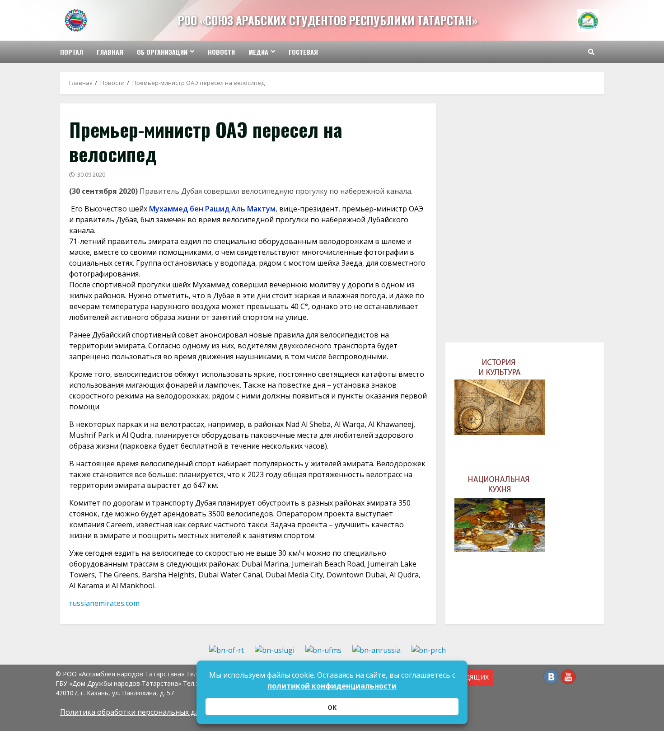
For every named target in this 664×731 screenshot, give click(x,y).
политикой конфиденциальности (332, 686)
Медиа (258, 51)
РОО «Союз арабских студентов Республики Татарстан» (327, 20)
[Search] (591, 52)
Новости (221, 51)
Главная (110, 51)
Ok (332, 707)
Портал (71, 51)
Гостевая (303, 51)
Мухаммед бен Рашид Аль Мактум (212, 209)
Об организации (162, 51)
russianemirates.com (104, 603)
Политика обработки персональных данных (138, 712)
